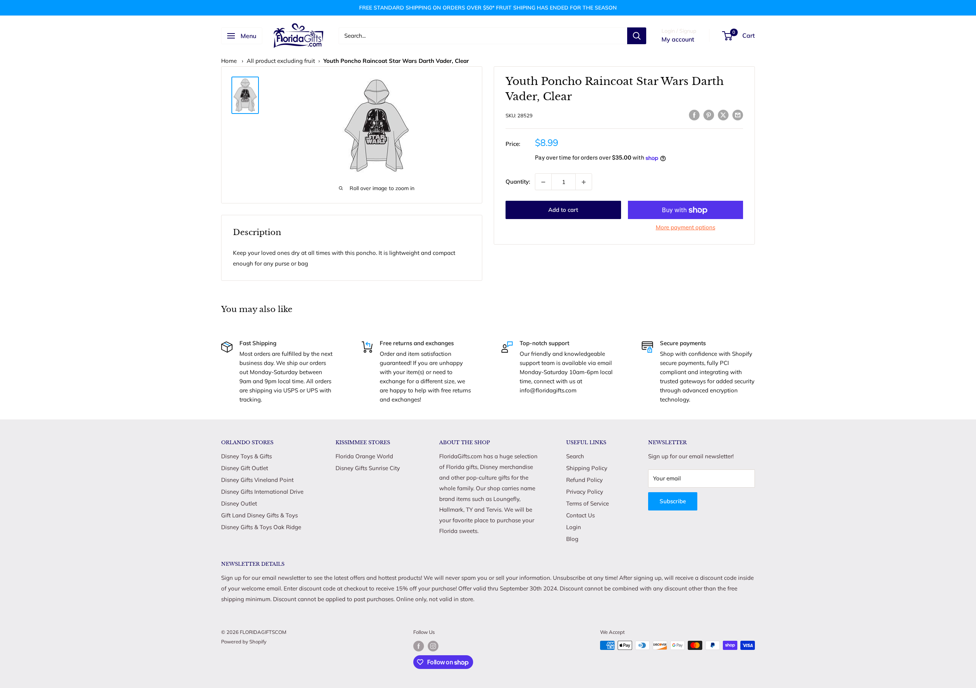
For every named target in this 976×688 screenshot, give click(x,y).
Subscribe (673, 501)
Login (573, 527)
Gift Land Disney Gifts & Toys (259, 515)
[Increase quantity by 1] (584, 182)
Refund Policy (584, 479)
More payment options (685, 227)
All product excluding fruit (281, 60)
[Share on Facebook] (694, 114)
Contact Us (580, 515)
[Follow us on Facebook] (418, 646)
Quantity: (518, 181)
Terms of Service (587, 503)
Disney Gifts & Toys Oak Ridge (261, 527)
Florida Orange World (364, 456)
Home (229, 60)
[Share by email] (737, 114)
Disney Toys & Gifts (246, 456)
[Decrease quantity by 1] (543, 182)
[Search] (636, 35)
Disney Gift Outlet (244, 468)
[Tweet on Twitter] (723, 114)
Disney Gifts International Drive (262, 491)
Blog (572, 538)
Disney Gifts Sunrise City (368, 468)
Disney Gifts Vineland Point (257, 479)
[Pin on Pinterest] (708, 114)
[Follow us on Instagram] (433, 646)
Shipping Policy (586, 468)
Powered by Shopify (243, 641)
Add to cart (563, 210)
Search (575, 456)
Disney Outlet (239, 503)
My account (677, 39)
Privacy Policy (584, 491)
